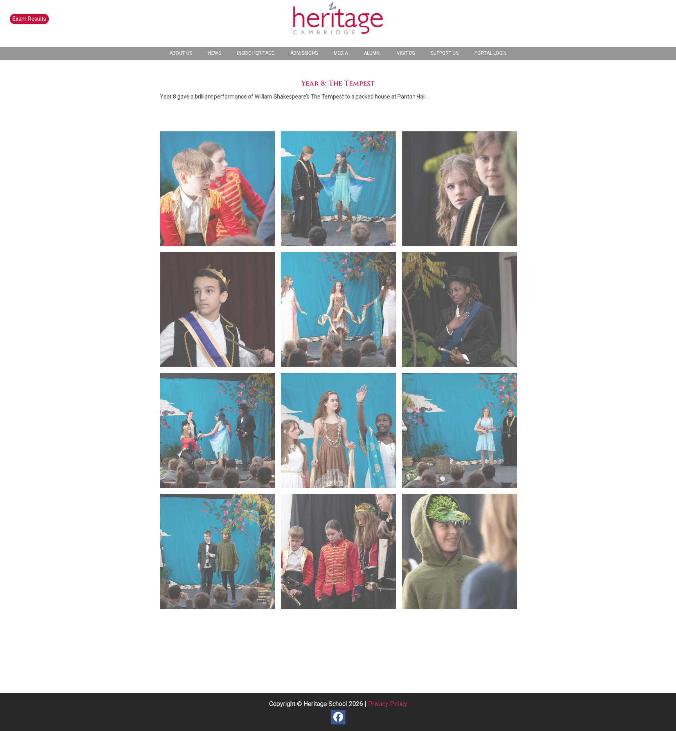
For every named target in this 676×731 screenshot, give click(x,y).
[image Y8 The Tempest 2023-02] (341, 191)
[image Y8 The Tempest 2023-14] (341, 554)
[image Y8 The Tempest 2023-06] (462, 312)
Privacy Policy (387, 704)
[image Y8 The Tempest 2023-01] (220, 191)
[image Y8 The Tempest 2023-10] (462, 433)
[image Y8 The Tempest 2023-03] (462, 191)
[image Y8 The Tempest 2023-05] (341, 312)
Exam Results (29, 19)
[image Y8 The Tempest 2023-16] (462, 554)
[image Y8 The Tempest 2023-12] (220, 554)
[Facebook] (338, 717)
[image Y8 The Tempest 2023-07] (220, 433)
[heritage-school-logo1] (338, 23)
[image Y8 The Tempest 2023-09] (341, 433)
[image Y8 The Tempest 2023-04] (220, 312)
